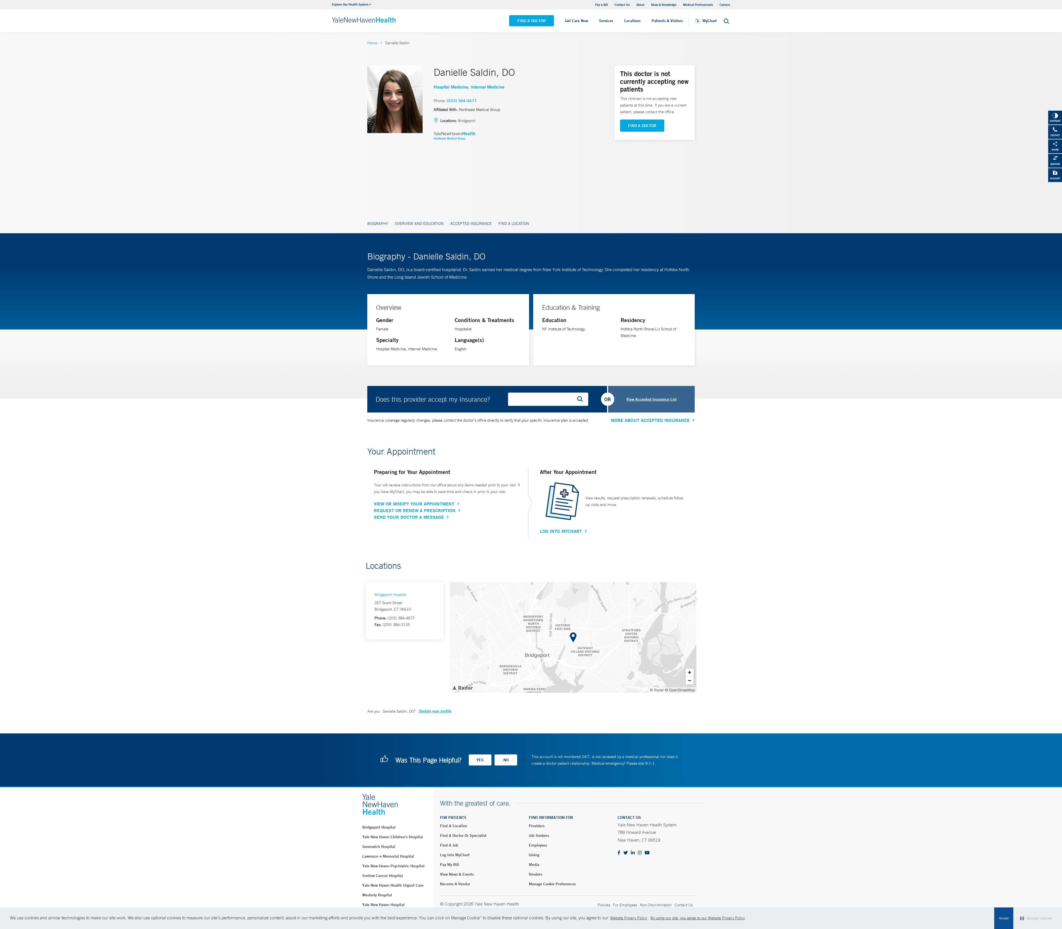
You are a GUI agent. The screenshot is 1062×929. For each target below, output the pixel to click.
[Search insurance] (582, 399)
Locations (632, 20)
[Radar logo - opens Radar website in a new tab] (462, 687)
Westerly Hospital (377, 894)
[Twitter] (625, 853)
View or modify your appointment (414, 504)
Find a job (449, 845)
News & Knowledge (663, 4)
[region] (573, 637)
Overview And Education (419, 223)
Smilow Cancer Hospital (382, 875)
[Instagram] (640, 853)
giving (534, 854)
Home (372, 43)
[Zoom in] (690, 672)
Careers (725, 4)
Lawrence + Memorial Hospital (388, 856)
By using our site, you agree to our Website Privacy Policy (697, 917)
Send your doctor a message (409, 517)
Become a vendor (455, 883)
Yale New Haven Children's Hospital (392, 836)
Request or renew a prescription (414, 510)
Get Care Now (576, 20)
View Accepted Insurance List (651, 399)
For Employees (625, 904)
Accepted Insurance (471, 223)
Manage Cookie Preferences (552, 883)
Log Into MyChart (561, 531)
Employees (538, 845)
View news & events (457, 874)
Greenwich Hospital (378, 846)
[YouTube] (647, 853)
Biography (377, 223)
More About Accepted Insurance (650, 420)
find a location (453, 825)
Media (534, 864)
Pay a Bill (601, 4)
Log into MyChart (455, 854)
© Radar (657, 689)
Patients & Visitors (667, 20)
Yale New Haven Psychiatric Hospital (393, 865)
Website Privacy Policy (628, 917)
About (640, 4)
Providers (537, 825)
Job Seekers (539, 835)
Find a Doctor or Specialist (463, 835)
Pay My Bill (449, 864)
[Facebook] (619, 853)
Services (606, 20)
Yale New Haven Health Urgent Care (392, 885)
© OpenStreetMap (680, 689)
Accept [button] (1004, 918)
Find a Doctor (531, 20)
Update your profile (435, 711)
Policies (604, 904)
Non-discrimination (656, 904)
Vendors (535, 874)
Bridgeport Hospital (390, 594)
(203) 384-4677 (462, 100)
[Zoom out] (690, 680)
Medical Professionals (698, 4)
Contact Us (622, 4)
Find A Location (513, 223)
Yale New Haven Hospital (383, 904)
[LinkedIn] (633, 853)
